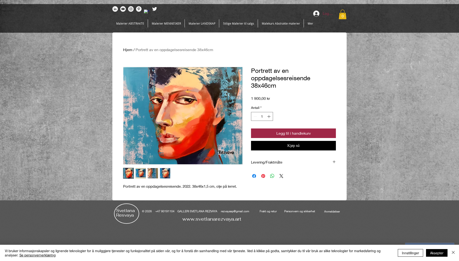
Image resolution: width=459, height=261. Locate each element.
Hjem (127, 49)
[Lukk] (453, 253)
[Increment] (269, 116)
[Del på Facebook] (254, 176)
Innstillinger (410, 252)
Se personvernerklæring (37, 255)
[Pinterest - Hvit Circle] (139, 9)
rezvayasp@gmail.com (235, 211)
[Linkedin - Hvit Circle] (115, 9)
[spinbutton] (262, 116)
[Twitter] (154, 9)
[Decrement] (255, 116)
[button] (343, 14)
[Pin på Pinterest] (263, 176)
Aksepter (436, 252)
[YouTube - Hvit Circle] (123, 9)
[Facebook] (146, 12)
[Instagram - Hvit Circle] (131, 9)
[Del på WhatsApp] (272, 176)
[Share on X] (281, 176)
